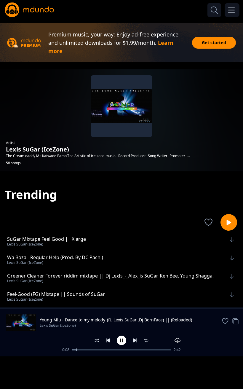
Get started (214, 42)
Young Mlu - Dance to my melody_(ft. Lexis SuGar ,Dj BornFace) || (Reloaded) (116, 320)
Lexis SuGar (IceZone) (58, 325)
